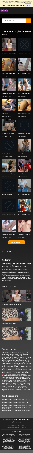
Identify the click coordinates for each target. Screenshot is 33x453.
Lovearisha (5, 113)
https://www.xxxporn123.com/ (8, 446)
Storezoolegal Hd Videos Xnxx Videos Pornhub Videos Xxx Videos (15, 355)
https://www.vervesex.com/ (8, 442)
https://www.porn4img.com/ (24, 447)
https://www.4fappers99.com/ (8, 435)
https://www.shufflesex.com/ (8, 441)
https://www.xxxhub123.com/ (8, 445)
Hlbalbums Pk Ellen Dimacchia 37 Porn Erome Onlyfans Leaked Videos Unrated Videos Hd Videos (16, 378)
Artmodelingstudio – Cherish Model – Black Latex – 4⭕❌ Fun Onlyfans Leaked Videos (15, 373)
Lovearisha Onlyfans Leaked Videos (11, 304)
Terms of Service (22, 419)
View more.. (16, 242)
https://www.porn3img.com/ (24, 446)
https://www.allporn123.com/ (24, 441)
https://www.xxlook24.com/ (8, 448)
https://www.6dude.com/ (8, 438)
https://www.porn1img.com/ (24, 444)
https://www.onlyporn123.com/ (24, 442)
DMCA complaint (6, 280)
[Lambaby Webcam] (9, 191)
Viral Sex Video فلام (25, 357)
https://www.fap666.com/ (8, 439)
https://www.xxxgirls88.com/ (24, 434)
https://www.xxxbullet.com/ (8, 444)
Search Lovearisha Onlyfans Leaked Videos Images (16, 410)
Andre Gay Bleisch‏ (21, 371)
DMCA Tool (22, 421)
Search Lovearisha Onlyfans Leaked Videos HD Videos (17, 405)
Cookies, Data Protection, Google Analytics (13, 5)
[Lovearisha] (9, 111)
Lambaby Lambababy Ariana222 (10, 154)
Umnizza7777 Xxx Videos (12, 386)
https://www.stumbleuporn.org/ (24, 448)
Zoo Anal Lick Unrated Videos (18, 388)
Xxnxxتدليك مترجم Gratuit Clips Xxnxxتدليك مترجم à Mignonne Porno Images (14, 365)
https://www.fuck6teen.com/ (24, 437)
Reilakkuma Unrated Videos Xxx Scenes (12, 375)
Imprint (15, 419)
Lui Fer (3, 362)
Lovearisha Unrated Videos (9, 323)
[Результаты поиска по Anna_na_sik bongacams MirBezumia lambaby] (25, 50)
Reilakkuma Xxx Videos (14, 380)
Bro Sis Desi (24, 374)
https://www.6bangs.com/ (8, 437)
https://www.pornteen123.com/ (24, 440)
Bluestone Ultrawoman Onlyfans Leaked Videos (18, 363)
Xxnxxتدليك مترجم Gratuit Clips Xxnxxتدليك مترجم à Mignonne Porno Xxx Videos (16, 368)
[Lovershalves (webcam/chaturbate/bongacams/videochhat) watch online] (9, 50)
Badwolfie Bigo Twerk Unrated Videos (11, 353)
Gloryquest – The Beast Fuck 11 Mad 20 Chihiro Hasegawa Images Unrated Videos (16, 381)
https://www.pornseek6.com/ (24, 439)
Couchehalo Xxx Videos (8, 389)
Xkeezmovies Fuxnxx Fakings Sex (10, 357)
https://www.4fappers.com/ (8, 434)
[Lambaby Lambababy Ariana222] (9, 151)
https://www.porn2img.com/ (24, 445)
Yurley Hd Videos (6, 365)
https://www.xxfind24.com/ (8, 447)
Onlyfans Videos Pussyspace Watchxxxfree (18, 360)
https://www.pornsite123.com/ (8, 440)
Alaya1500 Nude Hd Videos (9, 359)
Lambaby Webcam (7, 194)
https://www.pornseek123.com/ (24, 438)
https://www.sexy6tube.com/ (24, 435)
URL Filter (16, 421)
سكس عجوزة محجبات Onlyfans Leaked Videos (15, 353)
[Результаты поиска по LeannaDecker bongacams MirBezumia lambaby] (25, 232)
